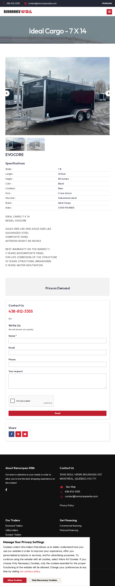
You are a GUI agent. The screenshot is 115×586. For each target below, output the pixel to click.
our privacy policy (30, 571)
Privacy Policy (67, 505)
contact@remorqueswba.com (42, 3)
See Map (71, 486)
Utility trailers (11, 530)
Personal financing (69, 530)
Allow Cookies (15, 580)
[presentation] (7, 93)
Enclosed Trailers (14, 525)
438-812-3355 (13, 3)
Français (107, 3)
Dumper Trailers (13, 534)
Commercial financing (70, 525)
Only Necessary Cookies (44, 580)
